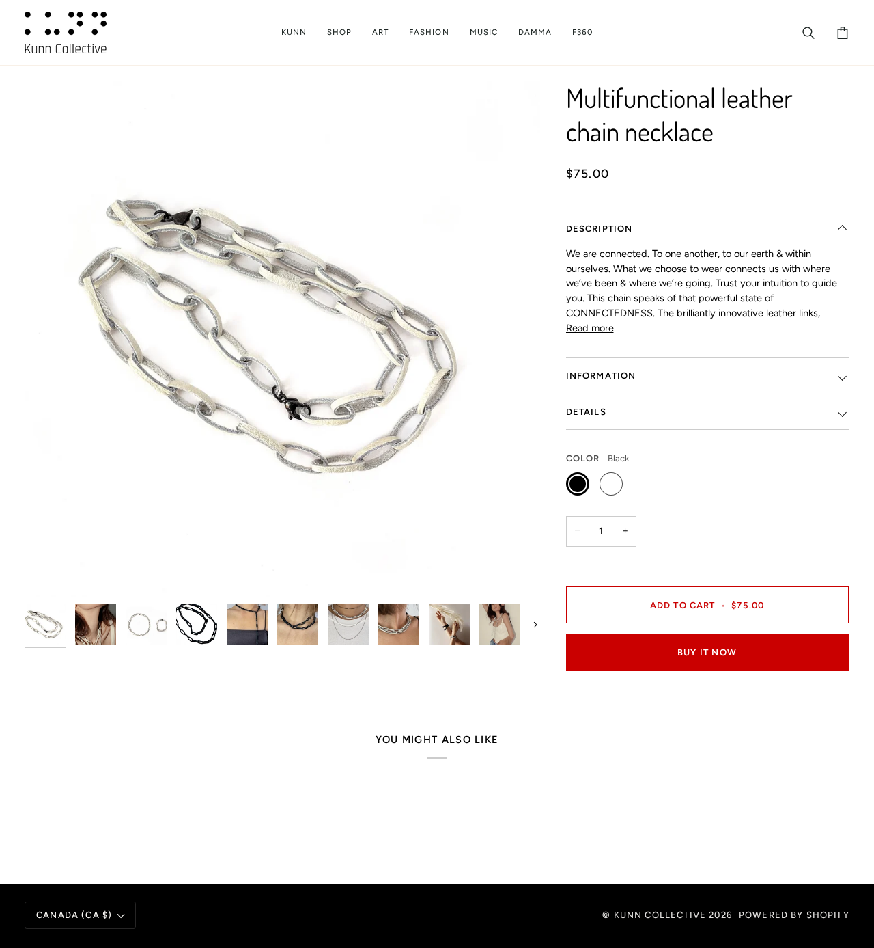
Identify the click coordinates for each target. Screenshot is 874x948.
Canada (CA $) (74, 915)
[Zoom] (282, 339)
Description (599, 229)
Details (586, 412)
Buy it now (707, 652)
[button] (294, 32)
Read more (590, 328)
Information (601, 375)
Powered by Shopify (794, 915)
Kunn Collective (660, 915)
